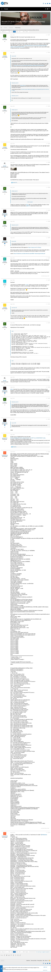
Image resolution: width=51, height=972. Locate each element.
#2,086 (49, 187)
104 (12, 31)
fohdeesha (4, 23)
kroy (5, 38)
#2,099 (49, 451)
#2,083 (49, 106)
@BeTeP (28, 205)
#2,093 (49, 322)
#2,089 (49, 237)
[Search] (49, 9)
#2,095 (49, 387)
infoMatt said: (14, 109)
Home (46, 960)
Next (27, 31)
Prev (3, 31)
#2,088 (49, 221)
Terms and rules (34, 960)
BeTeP (4, 166)
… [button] (7, 31)
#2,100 (49, 832)
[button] (2, 9)
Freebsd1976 (5, 455)
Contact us (28, 960)
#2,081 (49, 34)
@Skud (24, 85)
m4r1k (4, 283)
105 (14, 31)
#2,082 (49, 52)
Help (43, 960)
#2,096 (49, 398)
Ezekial (4, 261)
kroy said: (13, 56)
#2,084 (49, 143)
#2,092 (49, 304)
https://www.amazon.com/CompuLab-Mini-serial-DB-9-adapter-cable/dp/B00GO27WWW (29, 65)
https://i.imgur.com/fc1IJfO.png (34, 247)
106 (17, 31)
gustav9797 (4, 438)
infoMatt (5, 56)
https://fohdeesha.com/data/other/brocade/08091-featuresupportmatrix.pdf (29, 253)
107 (19, 31)
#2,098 (49, 434)
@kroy (11, 389)
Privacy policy (39, 960)
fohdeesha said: (14, 95)
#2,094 (49, 377)
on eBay (26, 284)
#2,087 (49, 210)
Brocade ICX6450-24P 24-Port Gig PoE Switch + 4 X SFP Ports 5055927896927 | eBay (27, 438)
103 (9, 31)
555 (23, 31)
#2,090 (49, 257)
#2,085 (49, 162)
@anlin (21, 85)
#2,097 (49, 419)
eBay (27, 204)
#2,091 (49, 280)
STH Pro (2, 960)
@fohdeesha (44, 834)
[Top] (48, 961)
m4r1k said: (14, 307)
